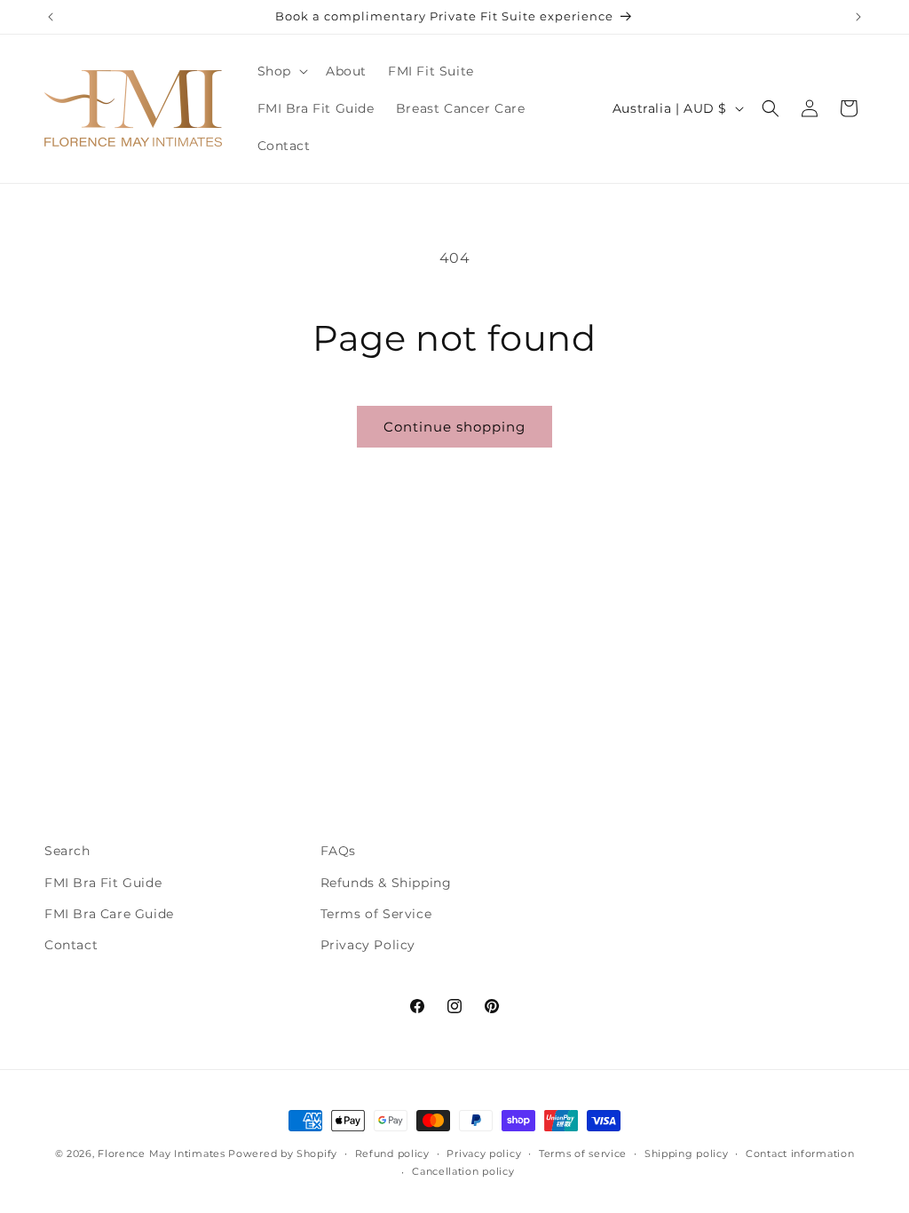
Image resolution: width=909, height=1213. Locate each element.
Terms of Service (376, 914)
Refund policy (392, 1153)
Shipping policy (686, 1153)
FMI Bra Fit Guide (103, 883)
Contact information (800, 1153)
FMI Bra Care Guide (109, 914)
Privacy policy (484, 1153)
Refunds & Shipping (386, 883)
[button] (281, 71)
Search (67, 851)
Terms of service (583, 1153)
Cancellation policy (463, 1171)
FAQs (338, 851)
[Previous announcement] (50, 17)
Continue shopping (454, 426)
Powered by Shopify (282, 1153)
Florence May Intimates (161, 1153)
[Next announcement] (858, 17)
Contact (71, 945)
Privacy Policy (367, 945)
